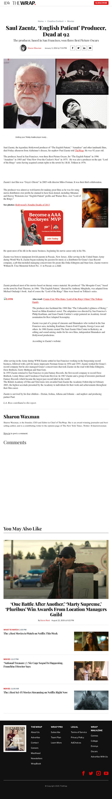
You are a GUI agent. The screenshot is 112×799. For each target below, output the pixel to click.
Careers (34, 748)
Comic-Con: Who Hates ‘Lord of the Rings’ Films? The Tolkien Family (67, 300)
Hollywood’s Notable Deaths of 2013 (32, 204)
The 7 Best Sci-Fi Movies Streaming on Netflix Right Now (36, 692)
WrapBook (36, 763)
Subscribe (101, 3)
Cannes (94, 735)
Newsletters (36, 758)
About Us (35, 732)
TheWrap (79, 150)
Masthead (35, 753)
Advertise (35, 737)
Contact (34, 742)
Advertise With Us (99, 756)
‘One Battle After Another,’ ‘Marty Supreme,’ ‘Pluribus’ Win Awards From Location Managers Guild (56, 609)
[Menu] (7, 3)
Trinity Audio (31, 137)
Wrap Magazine (97, 729)
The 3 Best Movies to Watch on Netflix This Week (31, 633)
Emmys (94, 746)
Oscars (94, 751)
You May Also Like (23, 528)
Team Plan (56, 737)
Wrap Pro (57, 727)
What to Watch (11, 630)
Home (41, 21)
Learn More (56, 742)
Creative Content (55, 21)
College (94, 741)
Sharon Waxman (34, 48)
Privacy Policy (77, 737)
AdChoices (76, 742)
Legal (74, 727)
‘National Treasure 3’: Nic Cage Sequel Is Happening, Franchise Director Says (33, 664)
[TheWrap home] (24, 3)
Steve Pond (45, 620)
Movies (70, 21)
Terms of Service (79, 732)
